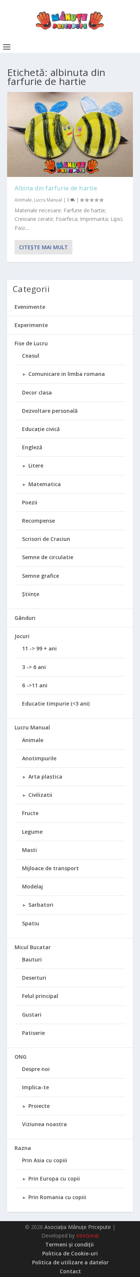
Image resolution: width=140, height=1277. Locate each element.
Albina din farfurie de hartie (56, 188)
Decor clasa (37, 392)
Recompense (38, 520)
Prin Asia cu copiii (44, 1160)
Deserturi (34, 977)
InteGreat (87, 1235)
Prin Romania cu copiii (57, 1197)
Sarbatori (40, 904)
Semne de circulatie (47, 557)
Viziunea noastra (44, 1124)
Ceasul (30, 355)
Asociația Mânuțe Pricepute (77, 1226)
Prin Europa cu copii (54, 1178)
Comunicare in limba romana (66, 373)
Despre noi (36, 1068)
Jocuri (22, 636)
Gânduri (25, 617)
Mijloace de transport (50, 868)
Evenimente (30, 306)
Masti (29, 849)
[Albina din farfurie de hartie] (70, 134)
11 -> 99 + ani (39, 648)
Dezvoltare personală (50, 410)
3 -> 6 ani (34, 667)
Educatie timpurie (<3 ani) (56, 703)
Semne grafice (40, 575)
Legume (32, 831)
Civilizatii (40, 794)
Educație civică (41, 428)
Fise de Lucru (31, 343)
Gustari (31, 1014)
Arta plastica (45, 776)
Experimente (31, 325)
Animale (23, 200)
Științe (30, 594)
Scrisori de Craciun (46, 538)
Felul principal (40, 995)
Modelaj (32, 886)
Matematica (44, 484)
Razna (23, 1147)
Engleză (32, 447)
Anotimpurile (39, 758)
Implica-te (35, 1087)
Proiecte (39, 1105)
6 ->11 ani (34, 685)
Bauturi (32, 959)
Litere (35, 465)
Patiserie (33, 1032)
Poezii (29, 502)
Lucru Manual (48, 200)
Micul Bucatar (33, 947)
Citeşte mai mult (43, 247)
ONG (21, 1056)
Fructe (30, 813)
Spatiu (30, 923)
